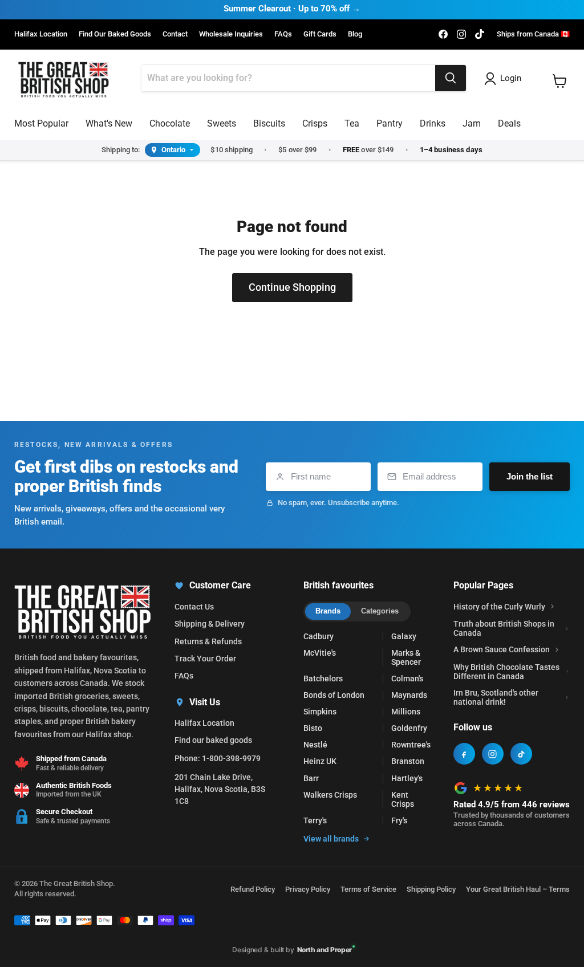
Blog (355, 34)
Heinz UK (319, 761)
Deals (509, 123)
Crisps (314, 123)
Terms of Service (368, 889)
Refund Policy (252, 889)
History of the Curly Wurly (499, 606)
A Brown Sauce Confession (501, 649)
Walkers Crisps (330, 794)
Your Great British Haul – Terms (518, 889)
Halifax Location (40, 34)
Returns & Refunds (208, 641)
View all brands (331, 838)
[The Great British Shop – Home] (63, 78)
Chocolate (169, 123)
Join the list (529, 476)
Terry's (315, 820)
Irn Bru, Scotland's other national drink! (495, 697)
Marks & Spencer (406, 657)
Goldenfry (409, 728)
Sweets (221, 123)
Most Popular (41, 123)
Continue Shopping (292, 287)
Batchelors (323, 678)
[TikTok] (521, 754)
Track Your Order (205, 658)
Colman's (407, 678)
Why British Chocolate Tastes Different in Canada (506, 672)
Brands (327, 611)
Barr (311, 778)
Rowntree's (411, 744)
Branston (407, 761)
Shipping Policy (431, 889)
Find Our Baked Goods (115, 34)
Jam (472, 123)
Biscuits (269, 123)
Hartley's (407, 778)
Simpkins (319, 711)
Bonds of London (333, 695)
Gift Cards (319, 34)
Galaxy (403, 636)
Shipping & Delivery (210, 623)
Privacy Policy (307, 889)
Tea (351, 123)
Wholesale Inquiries (231, 34)
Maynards (409, 695)
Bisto (312, 728)
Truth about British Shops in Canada (503, 628)
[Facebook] (464, 754)
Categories (380, 611)
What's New (109, 123)
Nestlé (315, 744)
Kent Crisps (402, 799)
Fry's (399, 820)
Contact (175, 34)
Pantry (389, 123)
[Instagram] (493, 754)
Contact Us (194, 606)
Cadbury (318, 636)
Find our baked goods (213, 740)
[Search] (450, 78)
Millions (405, 711)
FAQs (283, 34)
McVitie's (319, 652)
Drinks (432, 123)
